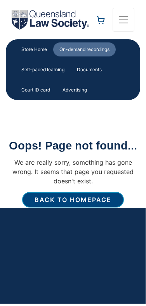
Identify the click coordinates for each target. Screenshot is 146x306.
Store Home (34, 49)
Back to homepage (73, 200)
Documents (89, 69)
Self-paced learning (42, 69)
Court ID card (35, 90)
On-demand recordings (84, 49)
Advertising (75, 90)
